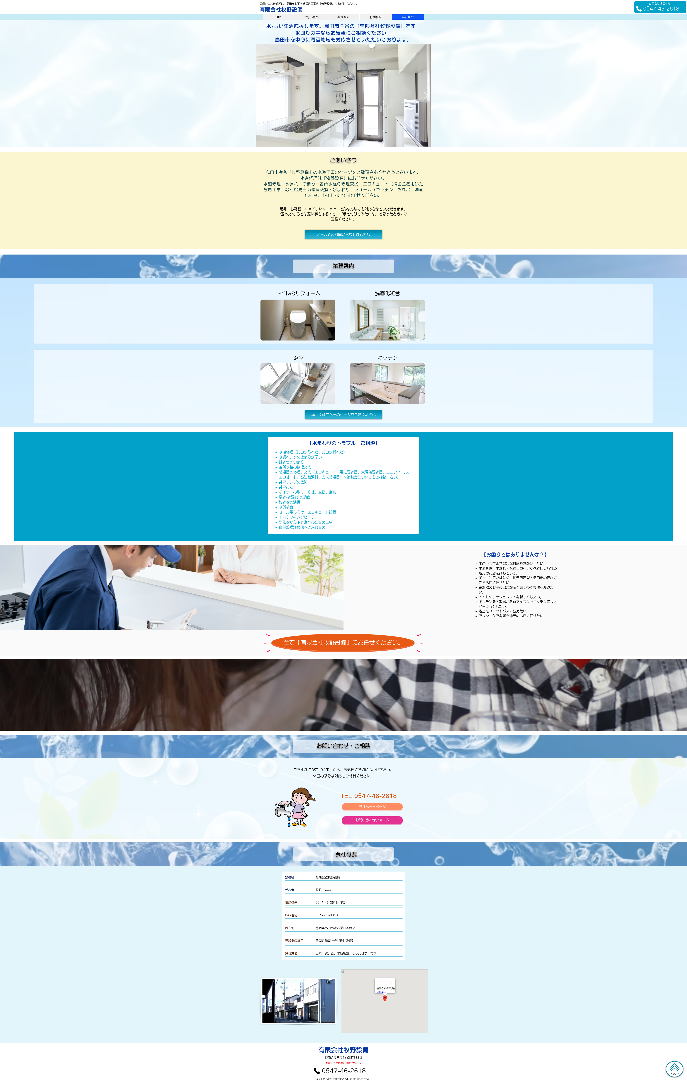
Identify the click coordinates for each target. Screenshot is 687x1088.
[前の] (260, 95)
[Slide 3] (348, 141)
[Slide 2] (343, 141)
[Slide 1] (339, 141)
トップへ (675, 1073)
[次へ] (426, 95)
